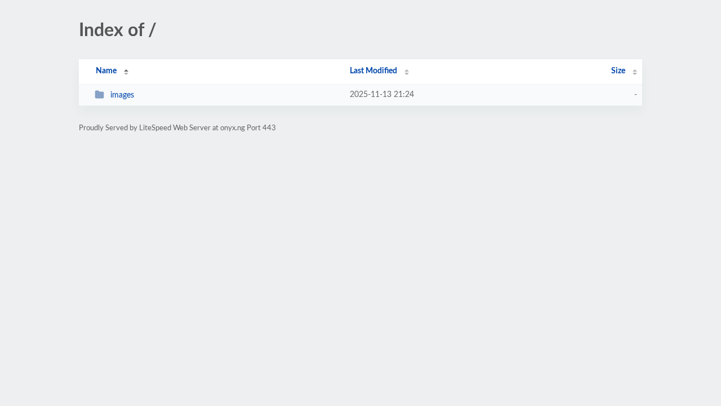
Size (618, 71)
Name (106, 71)
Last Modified (373, 71)
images (122, 95)
